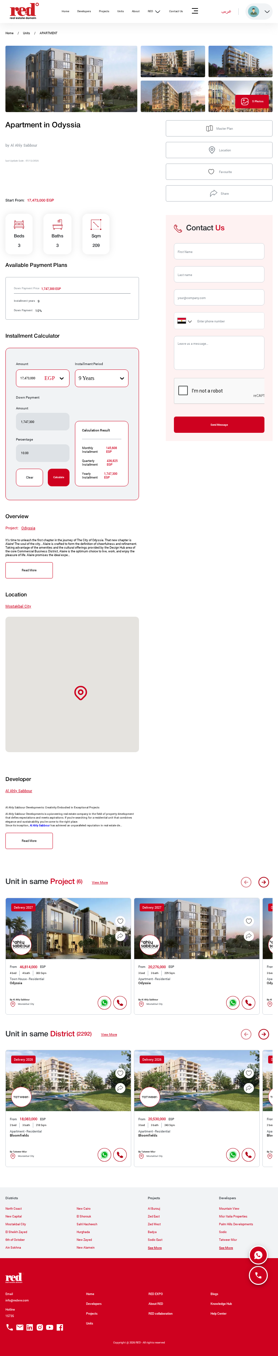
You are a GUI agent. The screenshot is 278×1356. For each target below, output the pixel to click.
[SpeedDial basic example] (258, 1255)
